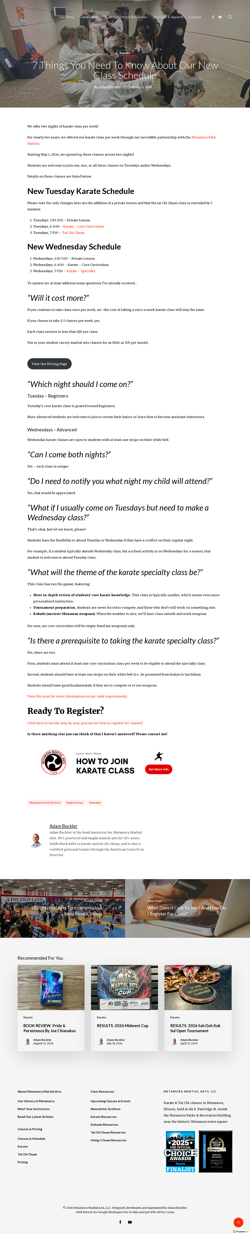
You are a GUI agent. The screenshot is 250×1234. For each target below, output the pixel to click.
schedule (95, 802)
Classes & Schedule (31, 1138)
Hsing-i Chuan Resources (108, 1140)
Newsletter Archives (106, 1109)
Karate (124, 53)
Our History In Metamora (36, 1101)
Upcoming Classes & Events (111, 1101)
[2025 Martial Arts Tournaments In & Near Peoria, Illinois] (62, 908)
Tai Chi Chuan (73, 233)
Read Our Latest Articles (36, 1116)
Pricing (23, 1162)
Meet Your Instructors (34, 1109)
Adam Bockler (110, 87)
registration (75, 802)
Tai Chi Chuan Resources (108, 1132)
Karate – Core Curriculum (83, 226)
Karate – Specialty (81, 271)
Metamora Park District (45, 802)
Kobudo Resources (104, 1124)
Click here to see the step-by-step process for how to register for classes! (85, 723)
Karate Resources (104, 1116)
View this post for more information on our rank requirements (77, 696)
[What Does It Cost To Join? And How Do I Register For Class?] (187, 908)
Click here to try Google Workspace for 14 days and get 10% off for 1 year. (125, 1212)
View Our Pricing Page (49, 364)
